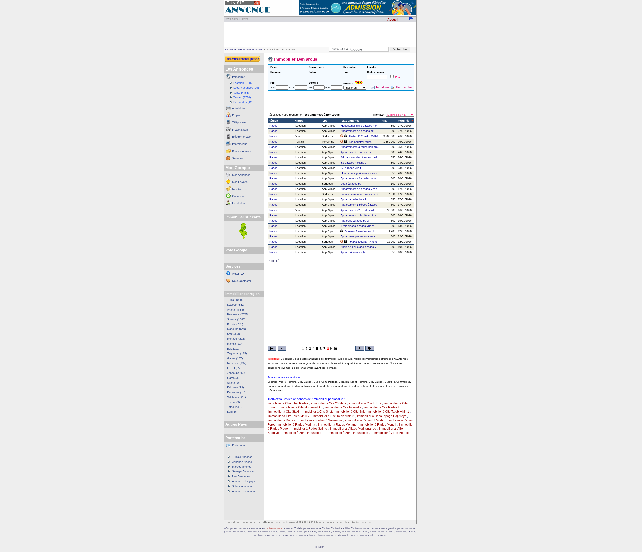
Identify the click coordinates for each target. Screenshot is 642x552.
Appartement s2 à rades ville (358, 210)
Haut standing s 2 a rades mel (359, 125)
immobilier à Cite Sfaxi (283, 411)
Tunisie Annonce (242, 456)
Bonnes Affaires (241, 151)
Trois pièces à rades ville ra (357, 225)
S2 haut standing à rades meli (359, 157)
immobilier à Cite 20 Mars (328, 403)
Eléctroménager (242, 136)
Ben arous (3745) (238, 314)
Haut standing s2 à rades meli (359, 173)
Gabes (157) (235, 358)
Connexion (238, 196)
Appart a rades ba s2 (353, 199)
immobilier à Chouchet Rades (288, 403)
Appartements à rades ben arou (360, 146)
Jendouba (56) (236, 372)
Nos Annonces (241, 476)
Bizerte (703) (235, 324)
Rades (273, 125)
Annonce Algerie (242, 461)
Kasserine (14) (236, 392)
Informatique (239, 143)
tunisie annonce (274, 528)
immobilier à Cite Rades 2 (382, 407)
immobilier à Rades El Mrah (364, 420)
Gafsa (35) (233, 377)
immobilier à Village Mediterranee (353, 428)
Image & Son (240, 129)
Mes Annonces (241, 174)
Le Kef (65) (234, 368)
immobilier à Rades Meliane (337, 424)
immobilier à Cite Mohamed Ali (301, 407)
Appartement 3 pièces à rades (359, 204)
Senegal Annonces (243, 471)
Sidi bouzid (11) (236, 397)
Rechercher (404, 87)
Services (237, 158)
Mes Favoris (240, 181)
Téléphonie (239, 122)
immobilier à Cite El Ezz (365, 403)
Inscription (238, 203)
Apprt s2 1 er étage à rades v (358, 246)
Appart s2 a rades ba (353, 252)
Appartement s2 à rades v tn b (359, 188)
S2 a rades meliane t (353, 162)
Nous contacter (241, 280)
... (339, 349)
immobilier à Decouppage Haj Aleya (381, 416)
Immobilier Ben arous (295, 59)
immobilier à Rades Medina (296, 424)
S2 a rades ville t (351, 167)
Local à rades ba (351, 183)
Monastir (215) (236, 338)
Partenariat (239, 445)
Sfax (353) (233, 333)
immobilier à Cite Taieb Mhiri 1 (388, 411)
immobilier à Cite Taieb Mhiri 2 (289, 416)
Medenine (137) (236, 363)
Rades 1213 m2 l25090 (363, 241)
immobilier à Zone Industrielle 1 (303, 433)
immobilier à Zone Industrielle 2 (349, 433)
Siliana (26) (234, 382)
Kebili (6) (232, 411)
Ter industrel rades (360, 141)
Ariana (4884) (235, 309)
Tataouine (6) (235, 406)
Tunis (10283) (235, 299)
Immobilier (238, 76)
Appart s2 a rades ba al (355, 220)
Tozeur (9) (233, 402)
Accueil (392, 19)
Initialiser (382, 87)
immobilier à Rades (281, 420)
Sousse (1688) (236, 319)
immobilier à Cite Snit (350, 411)
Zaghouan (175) (237, 353)
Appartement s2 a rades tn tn (358, 178)
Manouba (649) (236, 328)
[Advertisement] (320, 34)
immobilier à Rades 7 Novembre (320, 420)
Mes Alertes (239, 189)
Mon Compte (237, 168)
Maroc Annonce (241, 466)
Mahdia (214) (235, 343)
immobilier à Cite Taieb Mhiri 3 (333, 416)
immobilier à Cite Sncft (317, 411)
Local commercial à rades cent (359, 194)
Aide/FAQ (238, 273)
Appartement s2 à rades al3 (357, 130)
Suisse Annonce (242, 486)
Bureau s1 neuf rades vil (359, 231)
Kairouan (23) (235, 387)
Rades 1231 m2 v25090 (363, 136)
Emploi (236, 115)
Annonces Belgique (244, 481)
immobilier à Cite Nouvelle (343, 407)
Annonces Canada (243, 491)
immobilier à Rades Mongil (378, 424)
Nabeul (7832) (236, 304)
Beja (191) (233, 348)
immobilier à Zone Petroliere (393, 433)
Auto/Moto (238, 108)
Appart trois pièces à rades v (358, 236)
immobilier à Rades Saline (309, 428)
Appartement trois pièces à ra (358, 152)
